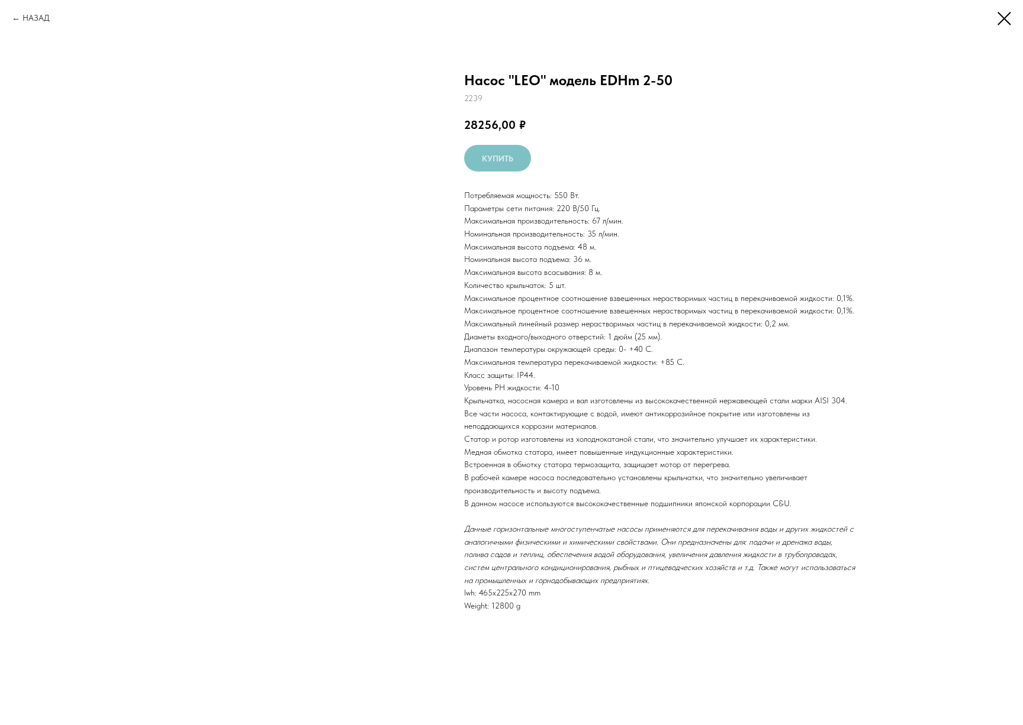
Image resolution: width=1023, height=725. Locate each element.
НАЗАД (36, 17)
